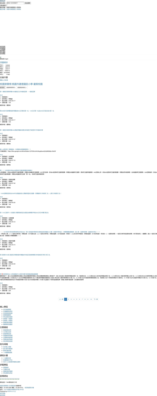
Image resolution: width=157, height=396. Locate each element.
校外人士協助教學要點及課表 (11, 362)
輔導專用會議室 (7, 324)
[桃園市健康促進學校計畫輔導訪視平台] (18, 379)
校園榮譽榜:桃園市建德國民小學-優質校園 (21, 84)
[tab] (78, 48)
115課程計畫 (7, 358)
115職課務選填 (7, 352)
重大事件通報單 (7, 349)
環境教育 (6, 367)
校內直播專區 (7, 309)
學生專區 (2, 52)
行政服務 (2, 49)
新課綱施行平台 (7, 360)
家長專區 (2, 54)
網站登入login (4, 59)
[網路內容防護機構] (4, 379)
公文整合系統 (7, 332)
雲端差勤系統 (7, 330)
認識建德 (2, 48)
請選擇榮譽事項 (10, 87)
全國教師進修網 (7, 337)
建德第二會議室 (7, 321)
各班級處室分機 (28, 387)
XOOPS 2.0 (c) (11, 391)
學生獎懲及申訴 (7, 373)
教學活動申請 (7, 351)
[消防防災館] (7, 379)
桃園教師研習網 (7, 335)
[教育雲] (13, 379)
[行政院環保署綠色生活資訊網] (5, 379)
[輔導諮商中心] (15, 379)
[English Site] (0, 57)
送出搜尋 (27, 3)
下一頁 (96, 299)
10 (91, 299)
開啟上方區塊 (4, 80)
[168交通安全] (0, 379)
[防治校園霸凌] (10, 379)
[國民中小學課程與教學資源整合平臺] (17, 379)
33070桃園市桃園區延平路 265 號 (14, 389)
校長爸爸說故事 (7, 313)
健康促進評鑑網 (7, 371)
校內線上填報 (7, 347)
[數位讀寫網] (12, 379)
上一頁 (61, 299)
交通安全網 (6, 369)
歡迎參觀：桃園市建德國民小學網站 (10, 9)
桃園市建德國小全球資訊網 (8, 386)
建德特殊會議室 (7, 322)
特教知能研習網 (7, 339)
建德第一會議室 (7, 319)
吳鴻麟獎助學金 (7, 311)
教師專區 (2, 51)
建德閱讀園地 (7, 315)
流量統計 (4, 62)
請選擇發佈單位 (21, 87)
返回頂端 (2, 393)
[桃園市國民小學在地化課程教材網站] (2, 379)
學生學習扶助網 (7, 341)
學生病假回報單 (7, 317)
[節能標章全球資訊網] (8, 379)
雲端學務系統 (7, 334)
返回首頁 (2, 46)
